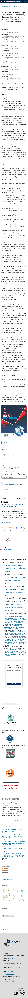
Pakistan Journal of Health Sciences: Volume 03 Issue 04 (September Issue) (14, 582)
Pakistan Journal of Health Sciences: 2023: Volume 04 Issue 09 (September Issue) (15, 570)
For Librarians (5, 929)
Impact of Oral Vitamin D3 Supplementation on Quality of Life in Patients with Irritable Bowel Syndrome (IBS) (14, 650)
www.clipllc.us (11, 971)
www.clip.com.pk (12, 979)
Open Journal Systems (7, 879)
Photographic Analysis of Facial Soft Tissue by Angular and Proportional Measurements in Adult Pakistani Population (13, 836)
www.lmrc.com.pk (12, 958)
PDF (6, 442)
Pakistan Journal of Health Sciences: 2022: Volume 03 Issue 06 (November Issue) (14, 623)
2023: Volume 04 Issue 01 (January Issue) (10, 6)
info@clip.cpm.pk (10, 981)
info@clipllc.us (10, 974)
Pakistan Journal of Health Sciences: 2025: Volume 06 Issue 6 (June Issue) (15, 643)
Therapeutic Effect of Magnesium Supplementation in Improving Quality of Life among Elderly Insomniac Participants (15, 566)
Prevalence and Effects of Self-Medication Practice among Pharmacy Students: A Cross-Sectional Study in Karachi (15, 640)
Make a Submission (8, 915)
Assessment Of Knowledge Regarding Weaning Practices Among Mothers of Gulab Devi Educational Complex (15, 590)
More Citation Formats (8, 477)
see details (8, 549)
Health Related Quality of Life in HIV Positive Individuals (14, 632)
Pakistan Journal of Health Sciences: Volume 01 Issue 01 (14, 627)
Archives (8, 5)
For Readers (5, 924)
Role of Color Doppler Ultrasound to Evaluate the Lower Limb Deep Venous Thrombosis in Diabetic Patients (13, 843)
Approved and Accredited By (9, 704)
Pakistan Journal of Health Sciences (12, 1)
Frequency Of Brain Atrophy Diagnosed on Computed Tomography (12, 830)
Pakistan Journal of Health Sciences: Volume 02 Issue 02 (15, 633)
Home (2, 5)
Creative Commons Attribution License (11, 513)
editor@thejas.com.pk (6, 522)
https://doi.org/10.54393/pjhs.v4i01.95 (13, 84)
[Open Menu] (1, 1)
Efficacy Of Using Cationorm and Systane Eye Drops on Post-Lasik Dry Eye (15, 579)
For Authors (5, 927)
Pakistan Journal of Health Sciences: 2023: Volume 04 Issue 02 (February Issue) (15, 609)
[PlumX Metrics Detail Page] (7, 539)
